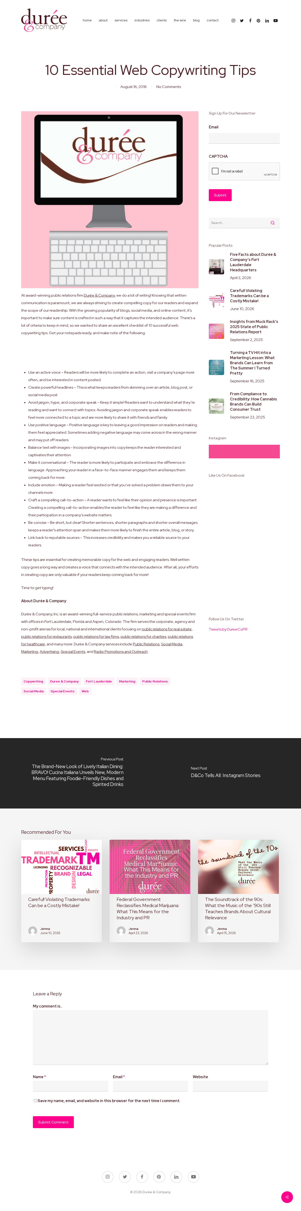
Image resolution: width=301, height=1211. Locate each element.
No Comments (168, 86)
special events (63, 691)
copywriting (33, 681)
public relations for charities (143, 636)
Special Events (73, 651)
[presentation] (244, 171)
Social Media (171, 644)
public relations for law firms (96, 636)
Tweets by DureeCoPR (228, 629)
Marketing (29, 651)
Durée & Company (99, 295)
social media (34, 691)
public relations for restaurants (46, 636)
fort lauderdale (99, 681)
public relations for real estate (167, 629)
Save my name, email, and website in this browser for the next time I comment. (109, 1100)
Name (39, 1076)
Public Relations (146, 644)
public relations (155, 681)
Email (213, 127)
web (85, 691)
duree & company (64, 681)
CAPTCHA (218, 156)
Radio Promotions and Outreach (121, 651)
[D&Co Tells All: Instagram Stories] (225, 773)
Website (200, 1076)
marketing (127, 681)
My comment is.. (47, 1006)
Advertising (49, 651)
